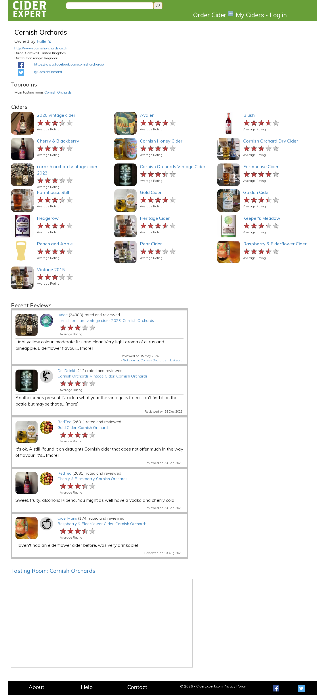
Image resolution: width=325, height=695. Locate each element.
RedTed (64, 421)
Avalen (147, 115)
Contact (137, 687)
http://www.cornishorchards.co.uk (40, 48)
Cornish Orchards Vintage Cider (172, 166)
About (36, 687)
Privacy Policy (235, 686)
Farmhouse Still (53, 192)
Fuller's (44, 41)
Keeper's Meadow (261, 218)
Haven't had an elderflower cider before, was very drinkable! (76, 545)
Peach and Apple (55, 243)
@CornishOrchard (48, 72)
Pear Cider (151, 243)
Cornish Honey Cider (161, 141)
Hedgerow (48, 218)
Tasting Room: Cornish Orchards (53, 570)
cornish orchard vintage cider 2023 (89, 320)
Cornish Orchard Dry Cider (270, 141)
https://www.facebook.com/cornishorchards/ (69, 64)
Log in (278, 15)
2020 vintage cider (56, 115)
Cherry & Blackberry (58, 141)
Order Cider (213, 14)
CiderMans (67, 518)
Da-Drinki (66, 370)
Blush (249, 115)
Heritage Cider (155, 218)
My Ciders (251, 15)
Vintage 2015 (51, 269)
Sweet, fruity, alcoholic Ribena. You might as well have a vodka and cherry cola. (95, 500)
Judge (62, 314)
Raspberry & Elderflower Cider (275, 243)
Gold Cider (151, 192)
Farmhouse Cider (261, 166)
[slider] (55, 122)
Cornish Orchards (40, 32)
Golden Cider (256, 192)
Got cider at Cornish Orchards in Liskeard (152, 360)
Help (87, 687)
